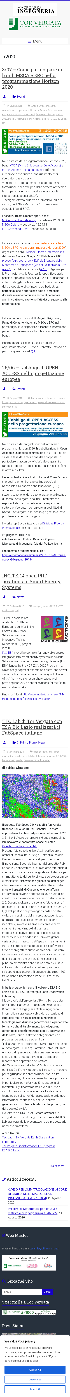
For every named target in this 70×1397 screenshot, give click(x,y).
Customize (35, 1379)
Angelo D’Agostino (40, 105)
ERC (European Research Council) (23, 170)
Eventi (21, 97)
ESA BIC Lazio (11, 1150)
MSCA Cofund (11, 224)
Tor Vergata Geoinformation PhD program (28, 1146)
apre (52, 105)
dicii (50, 751)
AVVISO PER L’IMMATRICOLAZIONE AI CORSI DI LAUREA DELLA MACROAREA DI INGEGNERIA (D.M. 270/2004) (37, 1193)
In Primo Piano (27, 742)
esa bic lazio (21, 756)
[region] (35, 1366)
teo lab (19, 760)
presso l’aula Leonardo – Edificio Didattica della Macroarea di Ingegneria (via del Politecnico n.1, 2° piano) (34, 265)
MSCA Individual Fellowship (19, 220)
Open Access (30, 402)
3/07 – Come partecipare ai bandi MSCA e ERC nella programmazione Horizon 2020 (32, 78)
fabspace (40, 756)
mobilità (45, 118)
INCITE (59, 606)
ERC (4, 114)
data (35, 751)
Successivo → (59, 1166)
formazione (41, 114)
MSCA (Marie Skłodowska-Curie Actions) (35, 165)
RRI (15, 406)
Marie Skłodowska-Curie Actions (24, 118)
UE (3, 123)
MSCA (54, 118)
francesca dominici (56, 398)
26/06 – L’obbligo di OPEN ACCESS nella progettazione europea (33, 373)
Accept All (35, 1369)
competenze (8, 110)
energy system (40, 606)
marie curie (8, 610)
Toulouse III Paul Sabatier (37, 760)
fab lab (31, 756)
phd (16, 610)
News (20, 597)
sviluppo (62, 118)
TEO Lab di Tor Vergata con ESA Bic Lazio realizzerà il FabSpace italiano (32, 727)
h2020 (51, 114)
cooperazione (22, 110)
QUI (33, 351)
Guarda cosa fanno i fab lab (19, 846)
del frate (43, 751)
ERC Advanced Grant (15, 229)
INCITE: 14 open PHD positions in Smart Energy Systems (31, 581)
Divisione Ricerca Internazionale (46, 110)
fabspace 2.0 (52, 756)
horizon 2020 (16, 402)
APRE (43, 269)
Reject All (35, 1389)
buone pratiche (38, 398)
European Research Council (21, 114)
